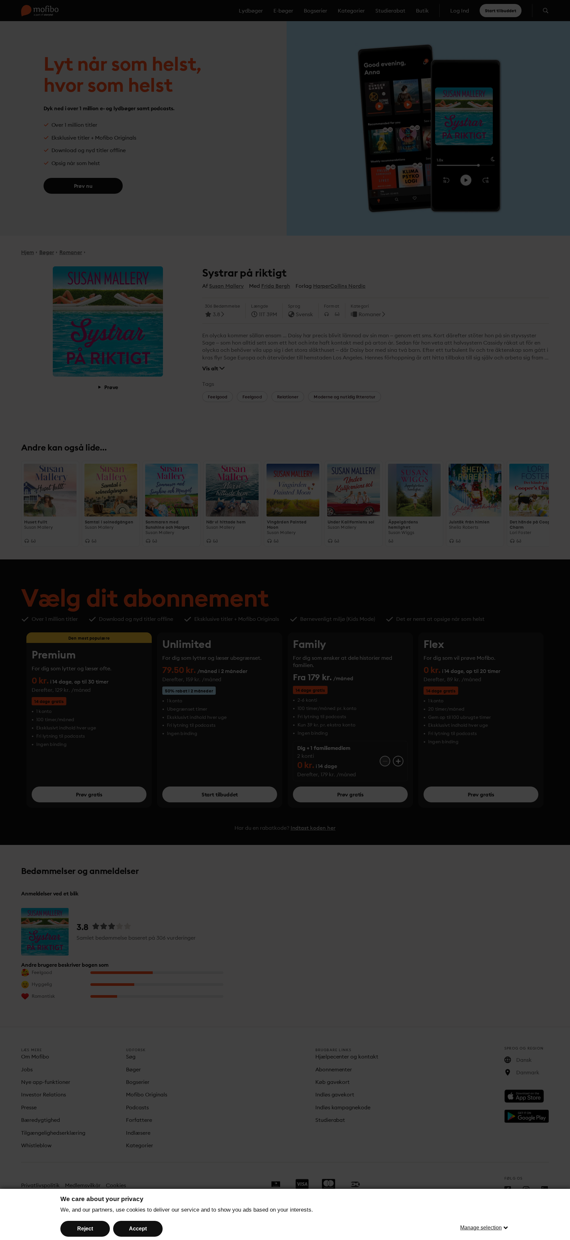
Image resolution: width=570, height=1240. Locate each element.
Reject (85, 1228)
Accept (138, 1228)
